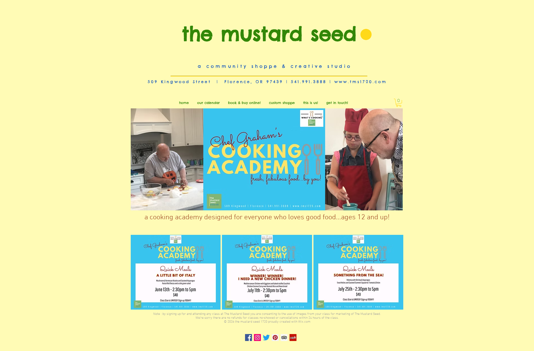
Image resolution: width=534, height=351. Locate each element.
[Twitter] (266, 337)
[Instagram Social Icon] (257, 337)
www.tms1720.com (360, 81)
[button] (399, 103)
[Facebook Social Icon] (248, 337)
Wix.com (304, 322)
